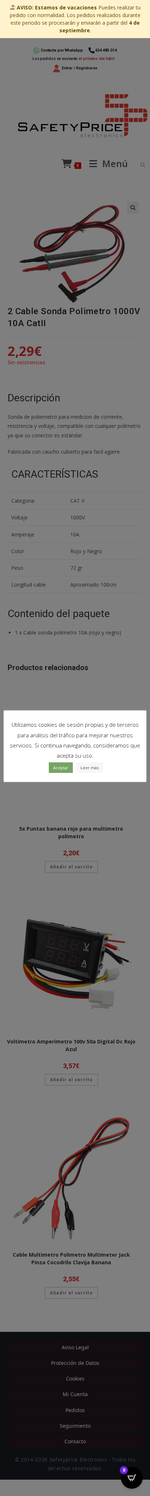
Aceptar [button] (60, 767)
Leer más (89, 767)
